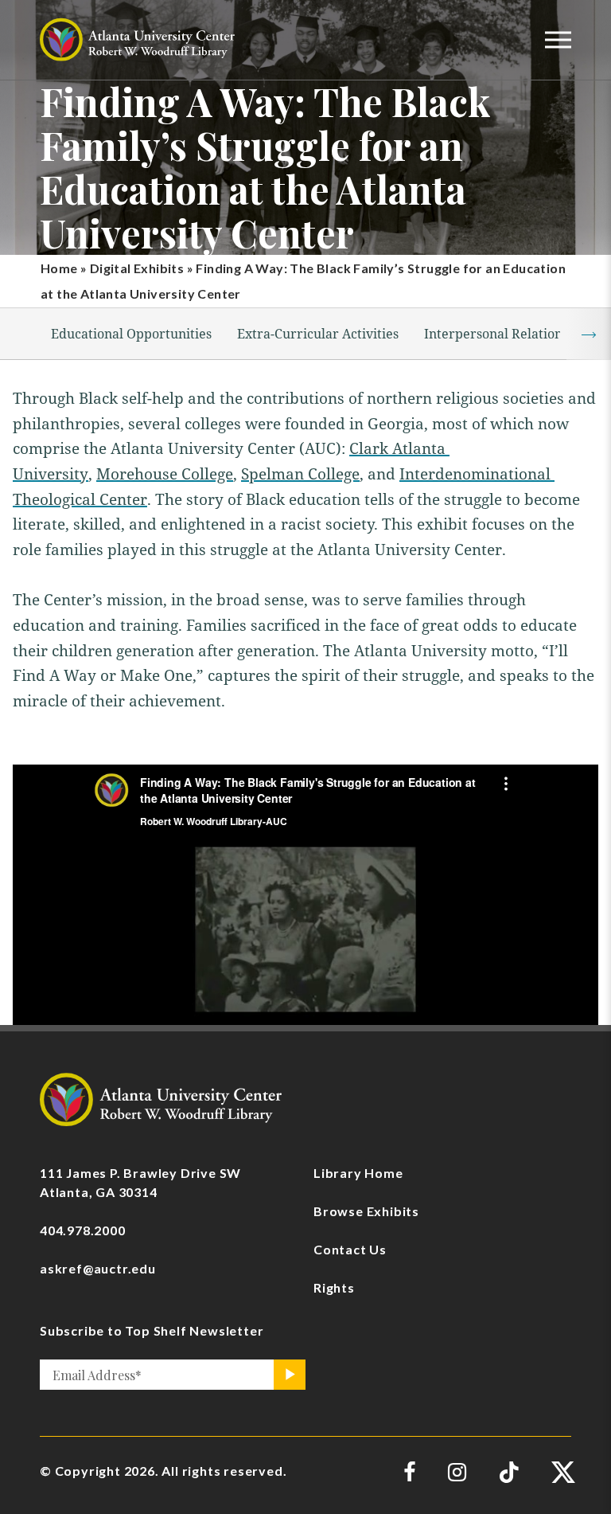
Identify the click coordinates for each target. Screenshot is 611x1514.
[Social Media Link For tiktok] (509, 1472)
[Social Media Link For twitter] (561, 1472)
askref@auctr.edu (98, 1268)
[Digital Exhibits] (161, 1097)
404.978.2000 (83, 1230)
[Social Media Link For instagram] (457, 1472)
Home (59, 268)
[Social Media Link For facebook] (409, 1472)
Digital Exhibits (137, 268)
